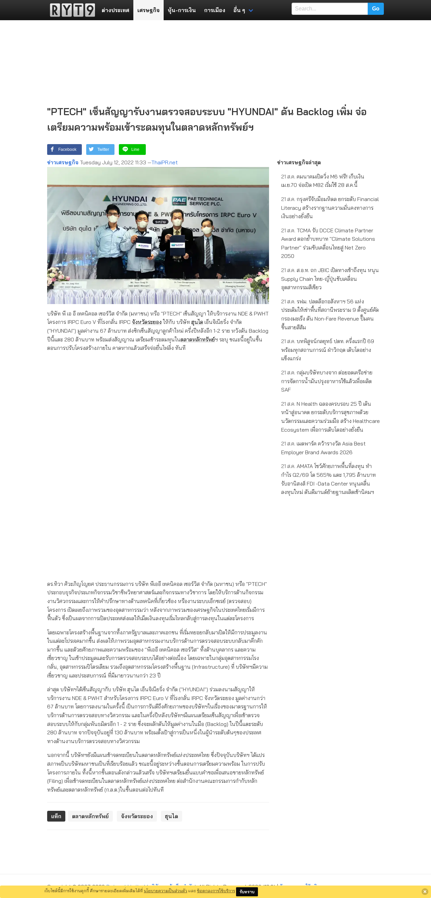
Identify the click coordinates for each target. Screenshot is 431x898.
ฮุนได (197, 322)
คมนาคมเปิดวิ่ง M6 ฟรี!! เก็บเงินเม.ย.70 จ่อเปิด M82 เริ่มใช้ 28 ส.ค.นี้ (322, 181)
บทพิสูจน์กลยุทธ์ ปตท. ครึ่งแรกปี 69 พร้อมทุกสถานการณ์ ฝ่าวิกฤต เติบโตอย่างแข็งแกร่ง (327, 350)
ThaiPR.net (164, 162)
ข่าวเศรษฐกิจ (62, 162)
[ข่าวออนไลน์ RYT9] (70, 10)
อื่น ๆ (239, 10)
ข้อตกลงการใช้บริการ (216, 890)
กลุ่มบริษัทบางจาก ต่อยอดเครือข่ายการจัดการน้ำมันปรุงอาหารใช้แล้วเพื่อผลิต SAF (326, 381)
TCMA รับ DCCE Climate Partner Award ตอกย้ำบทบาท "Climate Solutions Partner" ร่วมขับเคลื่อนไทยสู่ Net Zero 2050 (328, 243)
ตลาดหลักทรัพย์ (197, 339)
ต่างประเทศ (115, 10)
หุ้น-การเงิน (182, 10)
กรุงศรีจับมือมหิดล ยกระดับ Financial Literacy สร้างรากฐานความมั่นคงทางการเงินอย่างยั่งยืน (330, 208)
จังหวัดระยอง (147, 322)
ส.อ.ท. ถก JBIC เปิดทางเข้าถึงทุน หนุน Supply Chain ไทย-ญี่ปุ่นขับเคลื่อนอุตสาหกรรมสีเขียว (330, 279)
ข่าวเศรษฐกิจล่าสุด (299, 162)
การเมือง (214, 10)
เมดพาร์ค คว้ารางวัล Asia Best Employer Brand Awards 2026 (323, 448)
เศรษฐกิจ (148, 10)
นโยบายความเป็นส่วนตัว (165, 890)
